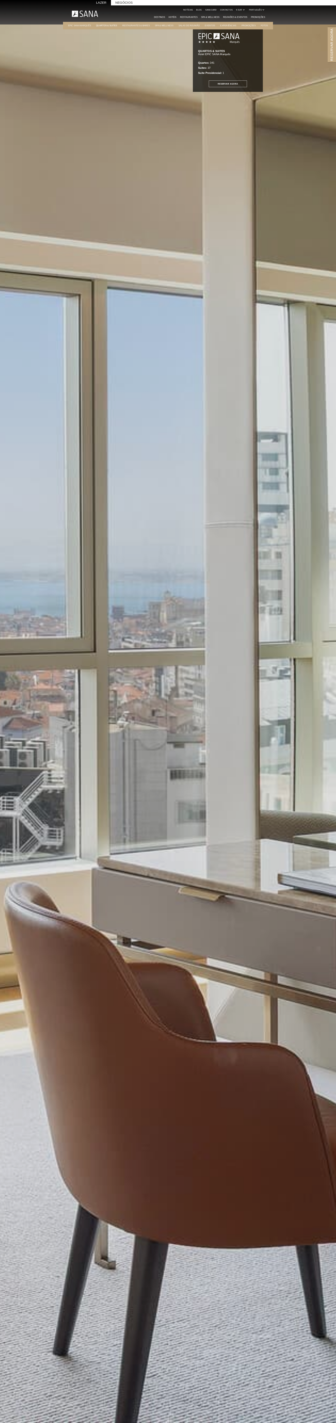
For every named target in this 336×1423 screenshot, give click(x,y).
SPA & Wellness (210, 17)
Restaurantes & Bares (136, 25)
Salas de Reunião (189, 25)
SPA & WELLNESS (164, 25)
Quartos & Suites (106, 25)
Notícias (188, 10)
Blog (199, 10)
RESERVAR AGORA (332, 44)
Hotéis (173, 17)
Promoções (258, 17)
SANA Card (210, 10)
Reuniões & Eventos (235, 17)
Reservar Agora (228, 84)
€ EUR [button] (240, 10)
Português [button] (257, 10)
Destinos (159, 17)
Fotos (264, 25)
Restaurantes (189, 17)
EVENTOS (210, 25)
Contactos (226, 10)
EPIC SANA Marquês (79, 25)
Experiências (228, 25)
